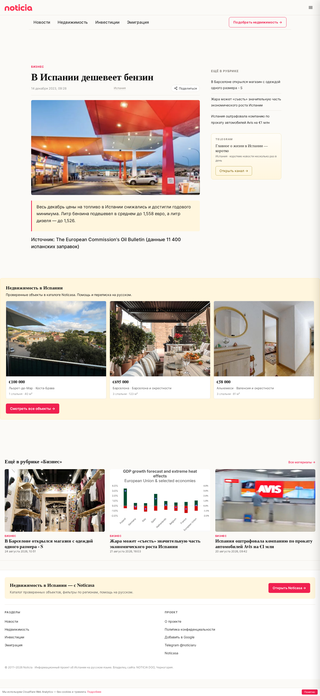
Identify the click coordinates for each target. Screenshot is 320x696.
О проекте (173, 621)
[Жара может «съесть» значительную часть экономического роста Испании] (160, 500)
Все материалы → (301, 462)
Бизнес (37, 66)
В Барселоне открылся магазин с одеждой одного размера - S (49, 543)
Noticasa (171, 653)
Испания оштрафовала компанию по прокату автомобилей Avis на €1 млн (264, 543)
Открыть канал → (234, 171)
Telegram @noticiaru (180, 645)
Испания (120, 88)
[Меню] (310, 7)
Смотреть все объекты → (32, 408)
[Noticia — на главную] (18, 7)
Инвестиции (107, 22)
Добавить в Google (179, 637)
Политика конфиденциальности (190, 629)
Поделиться (188, 88)
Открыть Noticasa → (289, 588)
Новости (41, 22)
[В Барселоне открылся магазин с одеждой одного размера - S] (55, 500)
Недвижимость (73, 22)
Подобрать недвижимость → (257, 22)
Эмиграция (138, 22)
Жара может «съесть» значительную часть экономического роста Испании (155, 543)
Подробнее (94, 691)
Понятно (309, 692)
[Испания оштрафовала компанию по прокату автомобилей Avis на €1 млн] (265, 500)
